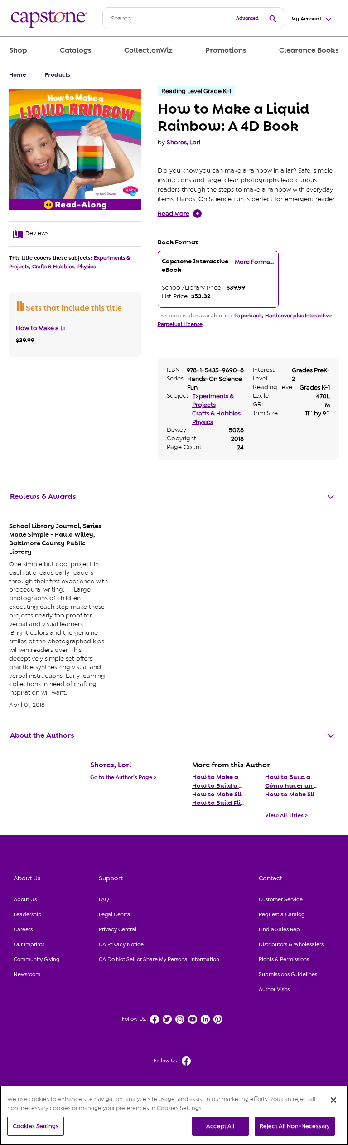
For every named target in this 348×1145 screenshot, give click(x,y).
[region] (174, 1115)
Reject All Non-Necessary (295, 1126)
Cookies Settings (35, 1126)
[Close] (333, 1100)
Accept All (220, 1126)
